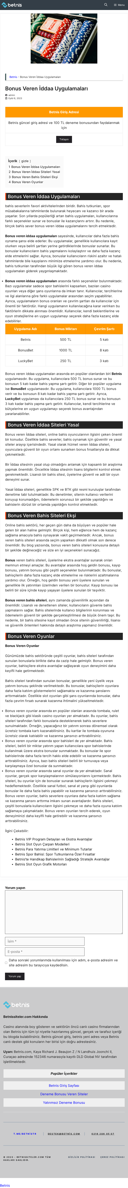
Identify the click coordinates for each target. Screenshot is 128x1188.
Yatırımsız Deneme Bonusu (64, 1103)
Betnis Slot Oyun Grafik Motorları (41, 864)
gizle (24, 161)
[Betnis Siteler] (14, 5)
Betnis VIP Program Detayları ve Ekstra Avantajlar (53, 839)
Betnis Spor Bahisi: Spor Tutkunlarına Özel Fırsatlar (55, 854)
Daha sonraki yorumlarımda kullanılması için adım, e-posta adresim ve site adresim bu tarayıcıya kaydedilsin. (63, 962)
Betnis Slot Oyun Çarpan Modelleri (42, 844)
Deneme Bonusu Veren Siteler (64, 1094)
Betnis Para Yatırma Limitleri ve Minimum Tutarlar (53, 849)
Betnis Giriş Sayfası (64, 1086)
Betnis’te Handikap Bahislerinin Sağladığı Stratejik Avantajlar (62, 859)
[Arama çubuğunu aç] (106, 5)
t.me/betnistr (25, 1133)
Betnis (13, 77)
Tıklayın (64, 139)
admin (11, 95)
